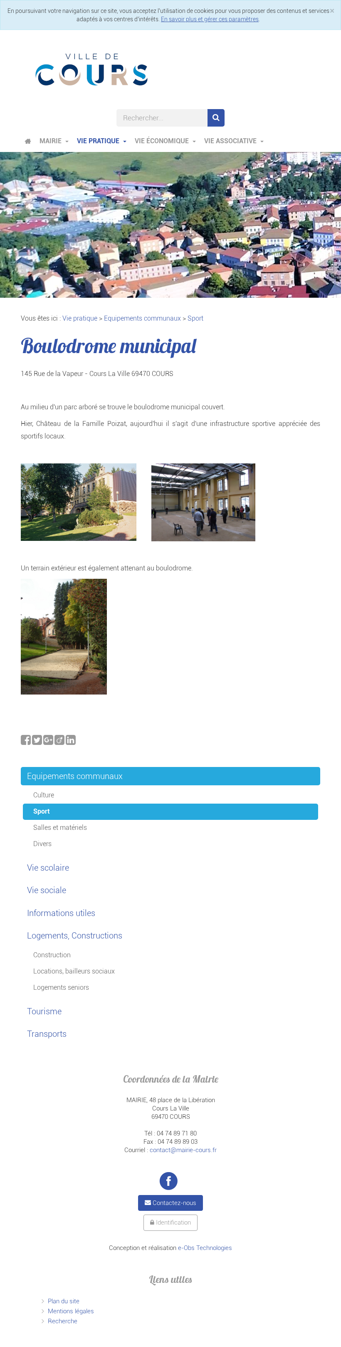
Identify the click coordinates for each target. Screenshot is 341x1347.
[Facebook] (168, 1181)
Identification (172, 1222)
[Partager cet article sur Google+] (48, 742)
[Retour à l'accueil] (91, 69)
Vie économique (162, 141)
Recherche (62, 1321)
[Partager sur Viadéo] (60, 742)
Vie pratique (99, 141)
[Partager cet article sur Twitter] (37, 742)
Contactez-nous (173, 1203)
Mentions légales (71, 1311)
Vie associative (231, 141)
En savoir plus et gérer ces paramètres (210, 19)
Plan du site (63, 1301)
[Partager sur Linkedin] (71, 742)
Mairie (51, 141)
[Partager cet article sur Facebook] (26, 742)
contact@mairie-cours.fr (183, 1150)
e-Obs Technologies (205, 1248)
